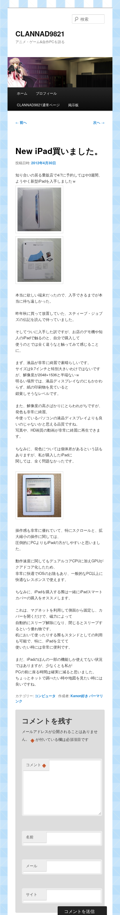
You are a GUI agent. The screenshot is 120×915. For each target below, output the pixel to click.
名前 (29, 837)
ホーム (22, 93)
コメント (36, 764)
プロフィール (46, 93)
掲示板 (73, 104)
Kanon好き (79, 695)
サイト (31, 894)
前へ (21, 122)
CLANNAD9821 (40, 33)
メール (31, 865)
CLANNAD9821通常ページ (38, 104)
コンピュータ (45, 695)
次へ (99, 122)
